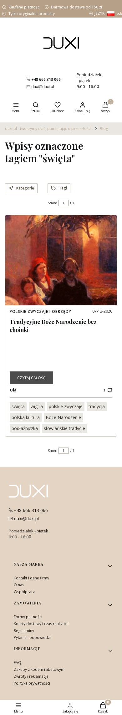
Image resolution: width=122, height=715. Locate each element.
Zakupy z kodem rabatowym (39, 669)
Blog (104, 128)
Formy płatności (28, 616)
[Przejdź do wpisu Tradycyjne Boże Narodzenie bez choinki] (61, 260)
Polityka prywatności (32, 683)
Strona (53, 203)
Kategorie (25, 188)
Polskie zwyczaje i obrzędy (40, 311)
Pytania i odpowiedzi (32, 637)
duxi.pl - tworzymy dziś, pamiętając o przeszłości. (48, 128)
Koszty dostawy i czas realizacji (41, 623)
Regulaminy (24, 630)
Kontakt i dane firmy (31, 578)
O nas (19, 585)
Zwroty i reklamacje (31, 676)
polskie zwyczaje (66, 406)
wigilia (37, 406)
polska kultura (26, 417)
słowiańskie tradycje (64, 428)
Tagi (63, 188)
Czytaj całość (31, 378)
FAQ (17, 662)
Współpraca (24, 591)
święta (18, 406)
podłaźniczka (25, 428)
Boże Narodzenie (63, 417)
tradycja (97, 406)
